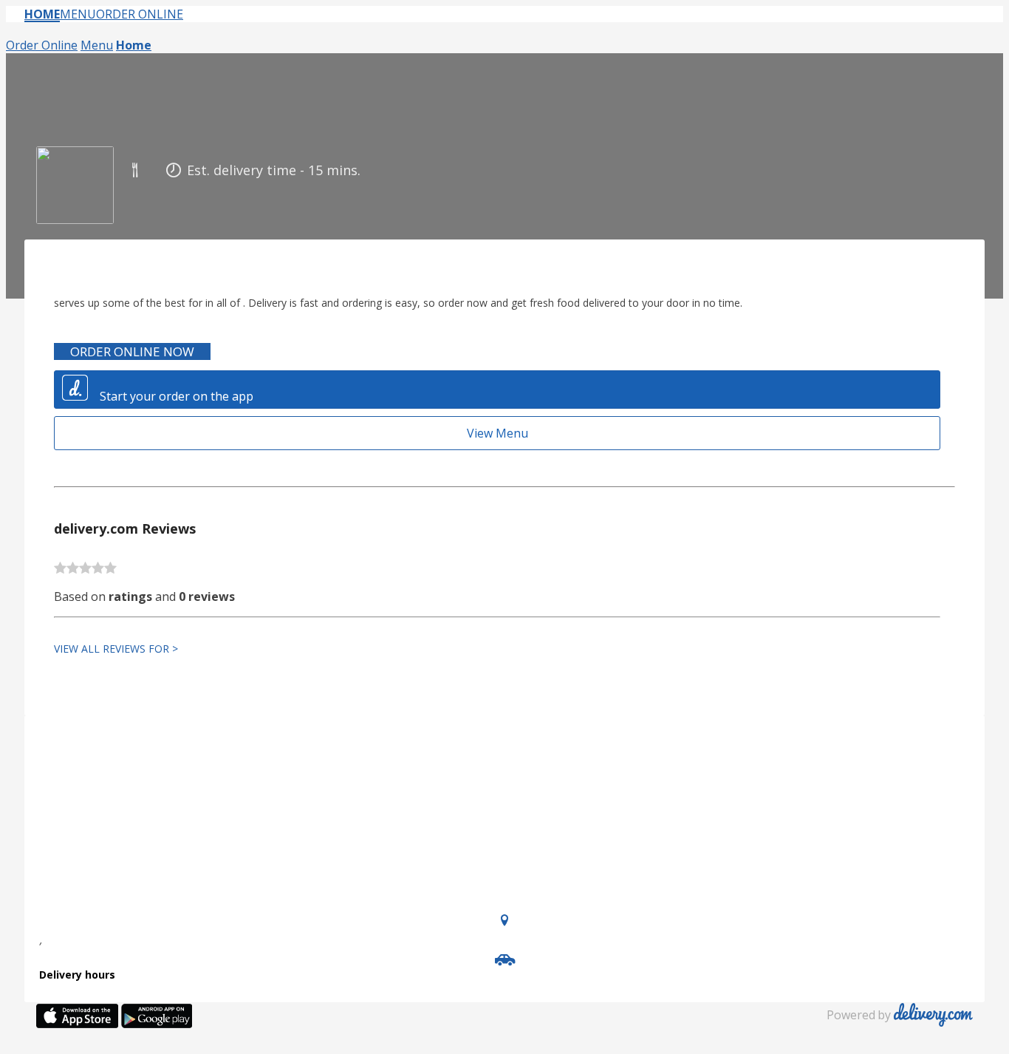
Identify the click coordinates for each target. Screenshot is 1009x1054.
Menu (78, 14)
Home (42, 14)
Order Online (139, 14)
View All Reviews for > (116, 649)
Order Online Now (132, 351)
